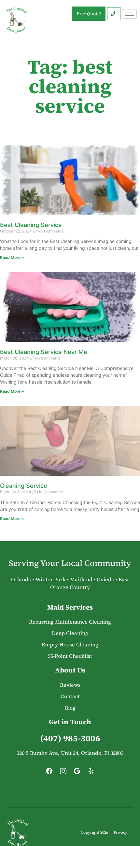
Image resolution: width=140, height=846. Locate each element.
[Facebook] (49, 773)
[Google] (77, 773)
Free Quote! (89, 13)
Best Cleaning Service (31, 224)
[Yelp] (91, 773)
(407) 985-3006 (70, 738)
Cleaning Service (23, 485)
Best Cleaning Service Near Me (43, 351)
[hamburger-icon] (129, 14)
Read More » (12, 257)
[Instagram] (63, 773)
